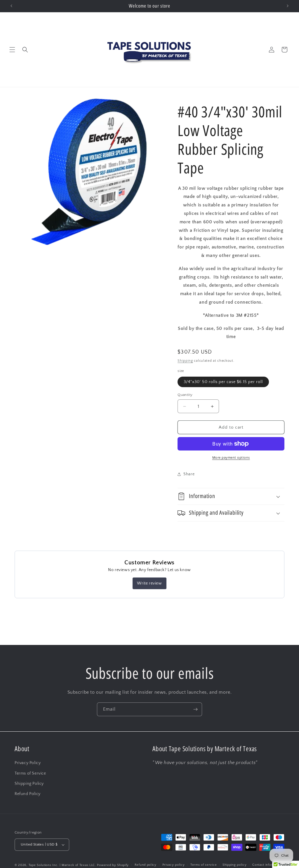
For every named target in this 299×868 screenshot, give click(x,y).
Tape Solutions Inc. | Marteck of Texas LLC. (62, 865)
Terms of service (203, 865)
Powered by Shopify (113, 865)
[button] (12, 49)
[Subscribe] (195, 709)
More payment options (231, 458)
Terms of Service (30, 773)
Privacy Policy (28, 763)
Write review (149, 583)
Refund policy (146, 865)
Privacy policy (173, 865)
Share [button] (188, 474)
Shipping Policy (29, 783)
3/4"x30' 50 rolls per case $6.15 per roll (223, 382)
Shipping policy (234, 865)
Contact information (267, 865)
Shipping (185, 361)
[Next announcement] (287, 5)
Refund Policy (28, 794)
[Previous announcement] (11, 5)
